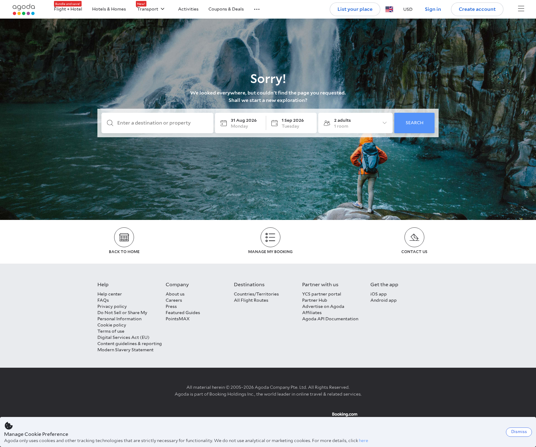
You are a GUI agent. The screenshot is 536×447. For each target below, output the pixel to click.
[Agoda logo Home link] (24, 9)
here (363, 440)
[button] (253, 8)
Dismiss (519, 431)
